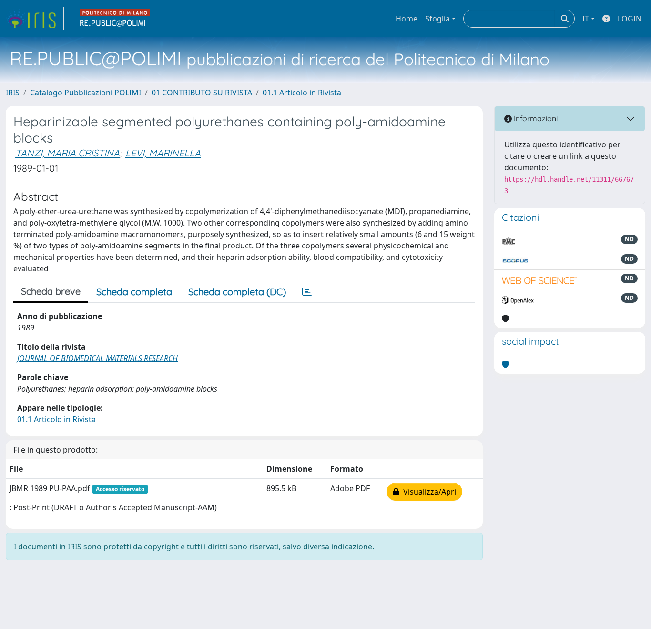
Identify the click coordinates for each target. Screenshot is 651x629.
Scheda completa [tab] (134, 292)
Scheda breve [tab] (51, 291)
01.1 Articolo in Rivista (302, 92)
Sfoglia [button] (437, 18)
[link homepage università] (115, 18)
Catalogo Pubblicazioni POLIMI (85, 92)
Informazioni (535, 118)
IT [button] (585, 18)
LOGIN (629, 18)
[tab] (307, 292)
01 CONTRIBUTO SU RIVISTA (202, 92)
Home (406, 18)
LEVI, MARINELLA (163, 153)
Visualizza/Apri (427, 491)
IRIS (13, 92)
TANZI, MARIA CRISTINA (67, 153)
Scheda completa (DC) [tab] (237, 292)
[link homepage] (35, 18)
